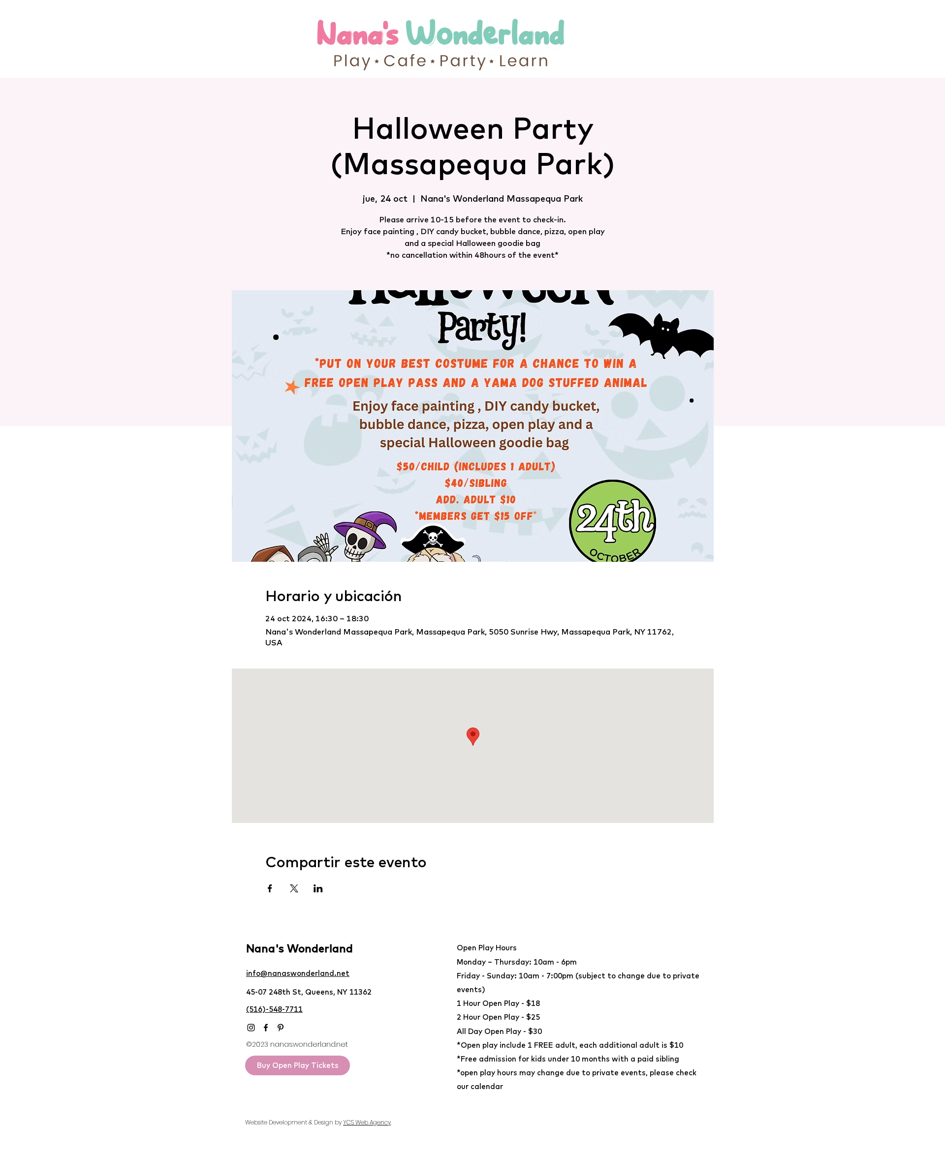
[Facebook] (266, 1027)
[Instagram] (251, 1027)
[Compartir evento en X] (294, 888)
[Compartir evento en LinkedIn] (318, 888)
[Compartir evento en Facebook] (270, 888)
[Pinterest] (280, 1027)
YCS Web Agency (367, 1122)
